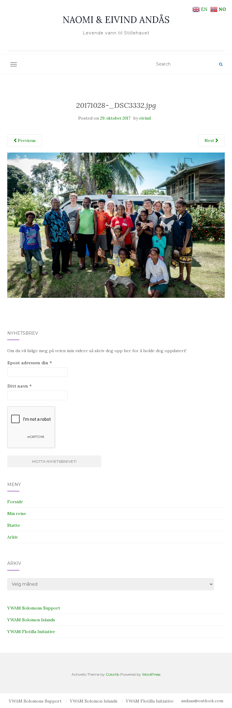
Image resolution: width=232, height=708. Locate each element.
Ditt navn (19, 386)
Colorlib (112, 674)
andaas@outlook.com (202, 700)
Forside (15, 501)
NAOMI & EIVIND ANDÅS (116, 19)
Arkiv (12, 537)
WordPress (151, 674)
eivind (145, 118)
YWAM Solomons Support (33, 608)
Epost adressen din (29, 362)
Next (210, 140)
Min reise (16, 513)
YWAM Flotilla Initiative (31, 631)
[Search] (221, 64)
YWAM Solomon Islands (31, 620)
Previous (26, 140)
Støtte (13, 525)
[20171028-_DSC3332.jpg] (116, 224)
